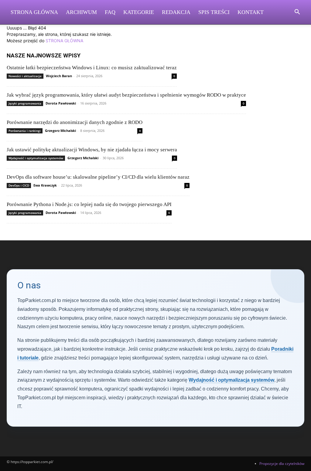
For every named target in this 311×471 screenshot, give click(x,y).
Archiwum (81, 12)
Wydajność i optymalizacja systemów (36, 158)
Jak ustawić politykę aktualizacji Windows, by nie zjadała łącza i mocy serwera (92, 150)
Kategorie (138, 12)
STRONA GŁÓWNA (64, 40)
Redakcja (176, 12)
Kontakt (251, 12)
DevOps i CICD (19, 185)
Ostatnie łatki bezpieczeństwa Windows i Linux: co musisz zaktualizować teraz (92, 67)
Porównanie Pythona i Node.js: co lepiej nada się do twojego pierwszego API (89, 204)
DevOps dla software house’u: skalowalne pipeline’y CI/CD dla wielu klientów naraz (98, 177)
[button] (297, 12)
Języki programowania (25, 103)
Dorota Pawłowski (61, 103)
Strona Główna (34, 12)
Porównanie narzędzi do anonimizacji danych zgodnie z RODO (74, 122)
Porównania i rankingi (25, 131)
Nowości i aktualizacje (25, 76)
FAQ (110, 12)
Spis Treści (214, 12)
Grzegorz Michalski (60, 130)
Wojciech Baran (59, 76)
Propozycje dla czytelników (281, 463)
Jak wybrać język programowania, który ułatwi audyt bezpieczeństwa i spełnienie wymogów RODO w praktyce (126, 95)
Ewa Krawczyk (45, 185)
